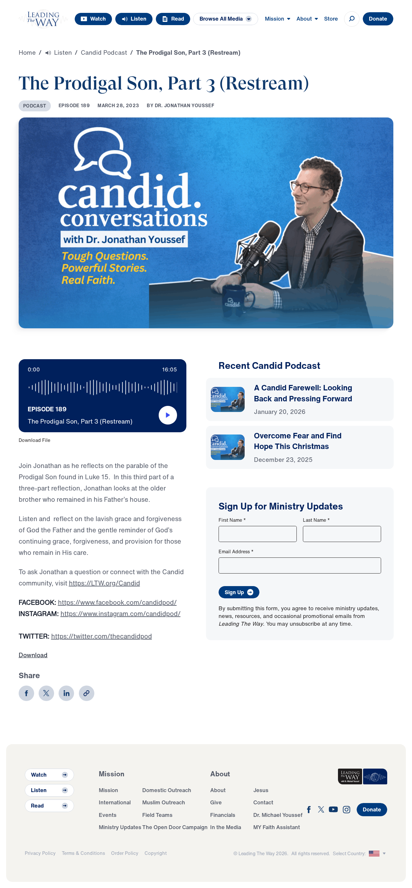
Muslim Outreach (163, 802)
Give (216, 802)
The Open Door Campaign (175, 827)
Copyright (156, 853)
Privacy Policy (40, 853)
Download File (34, 440)
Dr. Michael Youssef (278, 815)
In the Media (225, 827)
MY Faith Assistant (276, 827)
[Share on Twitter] (46, 693)
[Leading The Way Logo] (43, 19)
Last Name (316, 520)
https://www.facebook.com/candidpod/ (117, 602)
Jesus (260, 790)
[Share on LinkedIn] (66, 693)
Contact (263, 802)
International (115, 802)
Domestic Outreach (166, 790)
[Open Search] (352, 19)
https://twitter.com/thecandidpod (101, 636)
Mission (108, 790)
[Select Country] (378, 854)
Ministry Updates (120, 827)
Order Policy (124, 853)
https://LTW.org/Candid (104, 583)
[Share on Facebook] (26, 693)
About (218, 790)
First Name (232, 520)
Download (33, 654)
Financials (222, 815)
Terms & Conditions (83, 853)
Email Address (236, 551)
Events (108, 815)
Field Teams (157, 815)
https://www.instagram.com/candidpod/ (121, 613)
